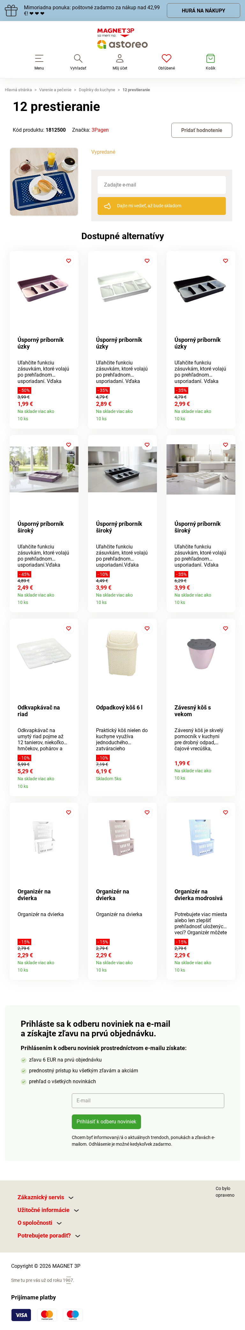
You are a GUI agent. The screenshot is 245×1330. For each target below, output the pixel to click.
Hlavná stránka (18, 89)
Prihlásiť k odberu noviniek (106, 1122)
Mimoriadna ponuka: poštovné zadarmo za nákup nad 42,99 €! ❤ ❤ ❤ (92, 10)
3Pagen (100, 130)
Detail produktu (71, 416)
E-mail (84, 1101)
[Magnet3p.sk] (122, 40)
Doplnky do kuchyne (97, 89)
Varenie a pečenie (55, 89)
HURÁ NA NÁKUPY (203, 11)
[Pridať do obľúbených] (68, 261)
